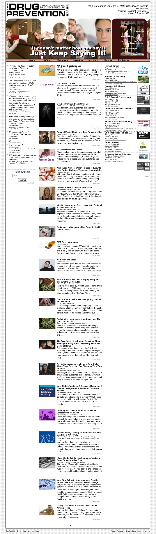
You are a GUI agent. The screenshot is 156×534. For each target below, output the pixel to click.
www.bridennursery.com (113, 151)
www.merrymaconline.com (114, 161)
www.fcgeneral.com (111, 106)
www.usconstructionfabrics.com (115, 140)
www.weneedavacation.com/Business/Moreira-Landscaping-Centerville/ (121, 82)
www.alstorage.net (111, 95)
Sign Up (108, 60)
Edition (47, 60)
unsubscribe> (31, 183)
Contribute (62, 60)
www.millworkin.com (111, 119)
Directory (93, 60)
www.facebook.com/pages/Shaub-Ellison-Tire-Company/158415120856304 (121, 129)
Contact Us (123, 60)
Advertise (78, 60)
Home (32, 60)
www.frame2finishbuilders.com (115, 73)
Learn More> (96, 79)
